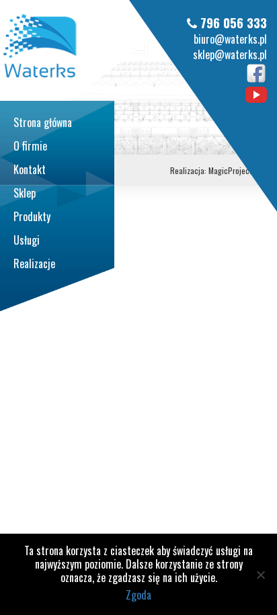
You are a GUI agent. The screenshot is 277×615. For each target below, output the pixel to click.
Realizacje (34, 263)
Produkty (31, 216)
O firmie (30, 146)
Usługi (26, 240)
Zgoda (138, 595)
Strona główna (42, 122)
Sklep (24, 193)
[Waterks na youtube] (256, 93)
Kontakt (29, 169)
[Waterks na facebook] (256, 72)
